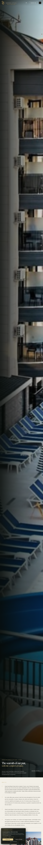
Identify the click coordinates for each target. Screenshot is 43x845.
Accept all (8, 839)
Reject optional (19, 839)
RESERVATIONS (33, 2)
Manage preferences (13, 841)
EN (27, 2)
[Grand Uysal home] (9, 3)
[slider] (42, 422)
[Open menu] (40, 3)
